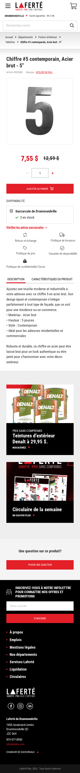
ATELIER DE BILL (44, 72)
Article (9, 72)
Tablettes (10, 42)
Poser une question (40, 564)
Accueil (9, 37)
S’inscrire (40, 618)
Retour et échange (26, 241)
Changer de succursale (20, 752)
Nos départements (23, 654)
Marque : (30, 72)
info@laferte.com (15, 744)
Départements (25, 37)
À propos (16, 632)
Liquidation (18, 669)
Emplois (16, 640)
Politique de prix (25, 253)
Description (15, 279)
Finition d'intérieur (47, 37)
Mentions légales (22, 647)
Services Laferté (22, 662)
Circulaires (18, 676)
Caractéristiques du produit (52, 279)
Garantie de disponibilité (63, 253)
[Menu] (7, 6)
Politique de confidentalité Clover (25, 267)
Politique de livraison (63, 240)
